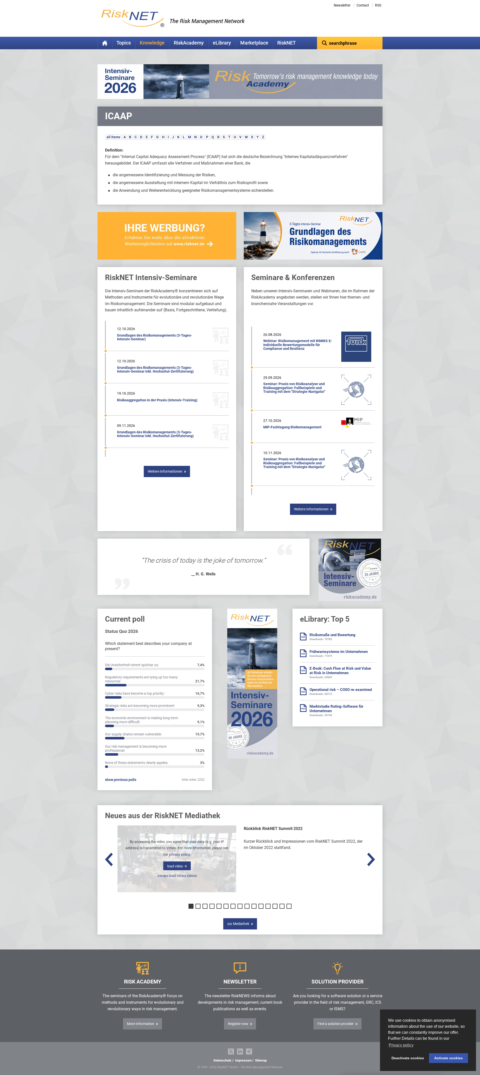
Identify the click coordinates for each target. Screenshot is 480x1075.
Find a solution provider (336, 1024)
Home (105, 43)
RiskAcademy (189, 43)
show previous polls (120, 780)
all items (113, 137)
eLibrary (222, 43)
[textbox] (350, 43)
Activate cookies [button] (448, 1058)
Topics (123, 43)
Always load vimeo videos (177, 876)
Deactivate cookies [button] (408, 1058)
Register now (238, 1024)
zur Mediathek (238, 924)
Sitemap (261, 1060)
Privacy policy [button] (401, 1045)
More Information (140, 1024)
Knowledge (152, 43)
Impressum (243, 1060)
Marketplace (254, 43)
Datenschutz (223, 1060)
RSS (378, 5)
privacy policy (179, 854)
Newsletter (342, 5)
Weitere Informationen (165, 471)
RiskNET (286, 43)
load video (175, 866)
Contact (362, 5)
